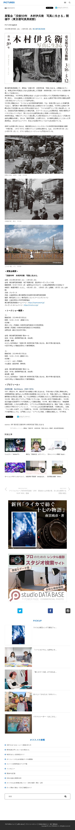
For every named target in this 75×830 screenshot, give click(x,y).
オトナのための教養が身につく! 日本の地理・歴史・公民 (25, 783)
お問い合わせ (20, 824)
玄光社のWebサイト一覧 (45, 824)
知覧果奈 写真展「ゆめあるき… (35, 476)
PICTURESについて (10, 824)
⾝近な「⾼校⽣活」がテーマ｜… (36, 454)
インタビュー (11, 768)
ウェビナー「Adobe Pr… (12, 454)
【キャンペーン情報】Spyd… (56, 454)
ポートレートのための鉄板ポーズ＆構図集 (20, 759)
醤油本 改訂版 (11, 773)
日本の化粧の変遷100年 (14, 778)
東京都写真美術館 (39, 29)
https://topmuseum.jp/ (36, 303)
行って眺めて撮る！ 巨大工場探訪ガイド (19, 787)
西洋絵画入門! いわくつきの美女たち (18, 750)
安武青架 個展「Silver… (54, 476)
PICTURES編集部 (11, 25)
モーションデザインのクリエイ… (15, 476)
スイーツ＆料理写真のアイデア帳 (17, 764)
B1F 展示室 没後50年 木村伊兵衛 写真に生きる (27, 424)
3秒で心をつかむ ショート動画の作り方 (19, 745)
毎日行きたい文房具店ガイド (16, 754)
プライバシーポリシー (31, 824)
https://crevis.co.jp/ (31, 305)
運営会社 (55, 824)
